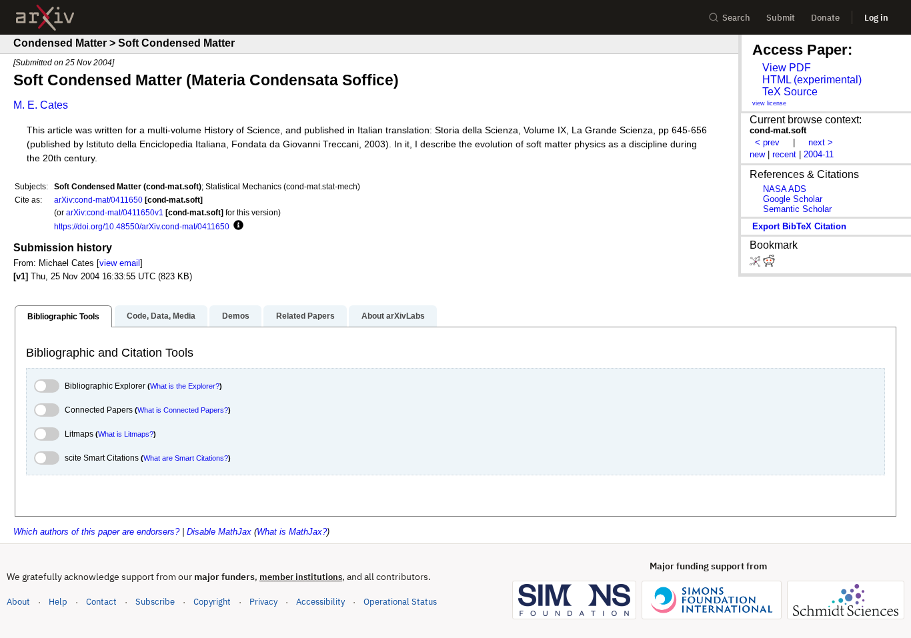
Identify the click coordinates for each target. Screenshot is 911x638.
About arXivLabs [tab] (393, 316)
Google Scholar (792, 199)
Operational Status (400, 601)
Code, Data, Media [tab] (161, 316)
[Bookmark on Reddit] (769, 264)
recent (784, 154)
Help (58, 601)
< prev (767, 142)
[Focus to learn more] (236, 226)
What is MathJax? (292, 532)
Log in (876, 17)
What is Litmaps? (125, 434)
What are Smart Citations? (185, 458)
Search (736, 17)
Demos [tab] (235, 316)
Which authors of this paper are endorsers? (96, 532)
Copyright (212, 601)
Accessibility (320, 601)
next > (820, 142)
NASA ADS (784, 189)
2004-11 (819, 154)
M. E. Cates (40, 105)
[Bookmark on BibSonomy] (756, 264)
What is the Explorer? (184, 386)
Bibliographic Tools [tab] (63, 316)
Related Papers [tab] (305, 316)
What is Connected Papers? (182, 410)
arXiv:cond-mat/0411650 (98, 199)
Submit (780, 17)
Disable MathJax (219, 532)
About (18, 601)
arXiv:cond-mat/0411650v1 (114, 212)
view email (119, 263)
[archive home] (45, 18)
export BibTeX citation (799, 226)
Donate (825, 17)
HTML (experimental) (812, 79)
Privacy (263, 601)
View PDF (786, 67)
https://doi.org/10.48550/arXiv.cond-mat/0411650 (141, 226)
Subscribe (155, 601)
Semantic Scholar (797, 209)
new (757, 154)
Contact (101, 601)
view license (769, 103)
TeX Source (790, 91)
